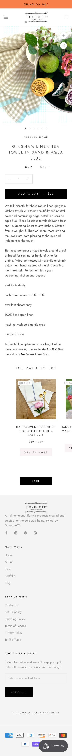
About (9, 562)
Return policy (13, 612)
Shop (8, 569)
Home (9, 555)
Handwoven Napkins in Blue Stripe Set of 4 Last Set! (36, 431)
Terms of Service (15, 626)
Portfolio (10, 576)
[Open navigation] (6, 17)
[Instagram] (15, 532)
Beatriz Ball (49, 349)
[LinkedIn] (35, 532)
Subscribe (19, 692)
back (36, 481)
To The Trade (13, 639)
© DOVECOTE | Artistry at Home (36, 712)
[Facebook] (6, 532)
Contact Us (11, 605)
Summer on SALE (36, 4)
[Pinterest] (25, 532)
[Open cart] (66, 17)
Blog (7, 583)
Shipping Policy (15, 619)
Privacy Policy (13, 633)
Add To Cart (36, 452)
